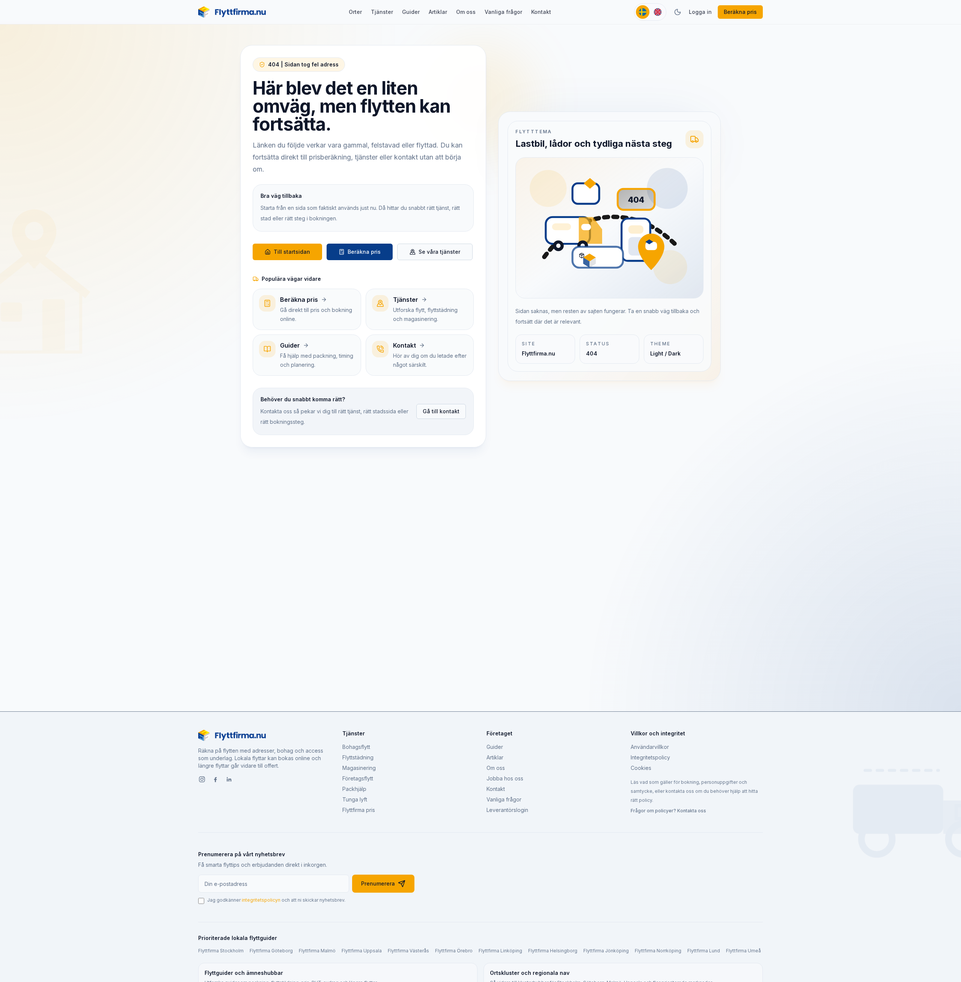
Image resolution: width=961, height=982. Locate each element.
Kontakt (541, 12)
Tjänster (382, 12)
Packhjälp (354, 789)
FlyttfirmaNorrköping (658, 950)
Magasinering (359, 768)
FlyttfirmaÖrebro (454, 950)
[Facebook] (215, 780)
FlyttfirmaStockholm (221, 950)
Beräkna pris (740, 12)
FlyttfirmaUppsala (362, 950)
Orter (355, 12)
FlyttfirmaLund (703, 950)
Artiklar (438, 12)
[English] (657, 12)
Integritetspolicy (650, 757)
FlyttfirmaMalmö (317, 950)
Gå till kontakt (441, 411)
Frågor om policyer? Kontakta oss (668, 810)
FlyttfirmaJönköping (606, 950)
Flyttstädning (358, 757)
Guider (411, 12)
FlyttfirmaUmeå (743, 950)
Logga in (700, 12)
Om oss (466, 12)
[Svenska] (642, 12)
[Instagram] (202, 780)
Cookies (641, 768)
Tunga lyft (354, 799)
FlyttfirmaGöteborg (271, 950)
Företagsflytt (357, 778)
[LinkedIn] (229, 780)
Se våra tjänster (439, 252)
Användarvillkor (650, 747)
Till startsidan (292, 252)
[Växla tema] (677, 12)
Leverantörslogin (507, 810)
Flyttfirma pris (358, 810)
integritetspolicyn (261, 900)
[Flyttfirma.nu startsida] (232, 12)
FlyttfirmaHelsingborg (552, 950)
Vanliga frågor (503, 12)
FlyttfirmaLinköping (500, 950)
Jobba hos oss (505, 778)
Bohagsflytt (356, 747)
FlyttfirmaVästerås (408, 950)
